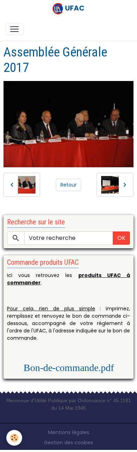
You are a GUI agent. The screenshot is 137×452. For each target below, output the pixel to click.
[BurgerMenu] (14, 29)
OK (121, 238)
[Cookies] (14, 438)
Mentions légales (68, 432)
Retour (68, 184)
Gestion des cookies (68, 442)
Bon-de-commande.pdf (69, 367)
